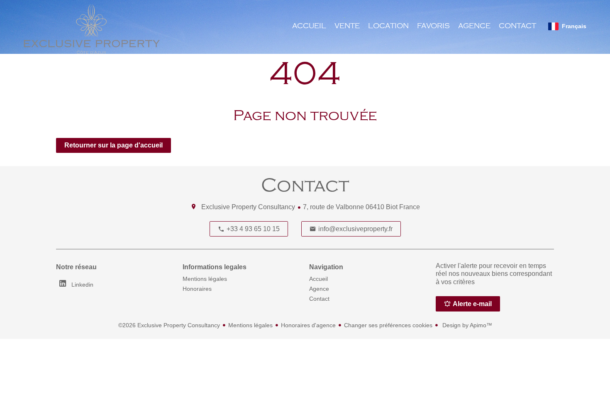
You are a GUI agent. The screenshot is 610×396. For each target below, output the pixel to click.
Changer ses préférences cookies (388, 325)
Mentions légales (250, 325)
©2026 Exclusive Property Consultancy (169, 325)
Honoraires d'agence (308, 325)
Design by (466, 325)
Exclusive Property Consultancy (248, 206)
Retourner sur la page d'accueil (113, 145)
